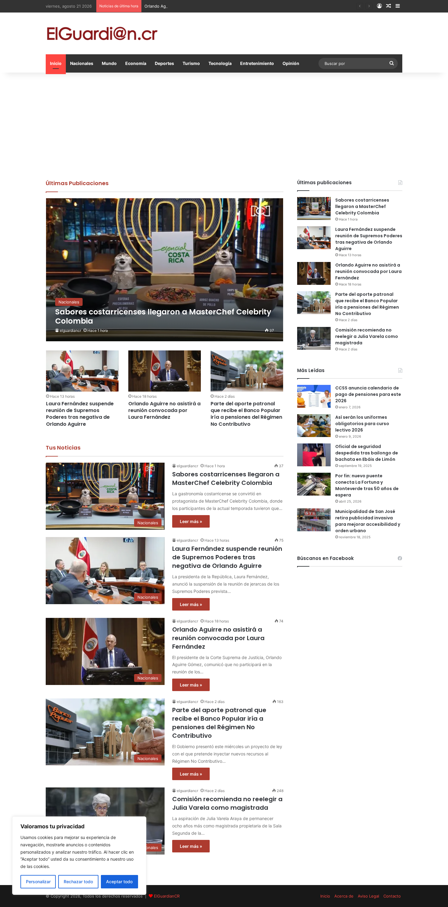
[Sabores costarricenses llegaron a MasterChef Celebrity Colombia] (164, 269)
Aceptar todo (119, 881)
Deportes (164, 63)
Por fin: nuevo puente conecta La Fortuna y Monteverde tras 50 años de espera (367, 485)
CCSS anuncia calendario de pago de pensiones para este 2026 (368, 394)
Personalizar (38, 881)
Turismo (191, 63)
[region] (79, 855)
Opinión (291, 63)
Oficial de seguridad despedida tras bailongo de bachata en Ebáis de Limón (366, 452)
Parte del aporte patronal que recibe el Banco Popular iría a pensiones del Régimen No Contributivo (246, 414)
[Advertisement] (224, 124)
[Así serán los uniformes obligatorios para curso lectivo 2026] (314, 425)
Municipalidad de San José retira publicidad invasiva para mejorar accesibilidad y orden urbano (367, 521)
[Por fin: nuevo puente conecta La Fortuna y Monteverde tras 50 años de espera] (314, 484)
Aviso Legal (368, 896)
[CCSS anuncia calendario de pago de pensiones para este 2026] (314, 396)
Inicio (56, 63)
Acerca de (344, 896)
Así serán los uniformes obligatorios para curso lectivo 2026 (362, 423)
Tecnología (220, 63)
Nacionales (81, 63)
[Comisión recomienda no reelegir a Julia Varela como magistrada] (314, 338)
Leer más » (191, 521)
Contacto (392, 896)
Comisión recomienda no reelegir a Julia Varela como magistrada (227, 803)
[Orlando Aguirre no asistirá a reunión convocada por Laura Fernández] (164, 370)
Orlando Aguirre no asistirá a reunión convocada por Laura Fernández (210, 6)
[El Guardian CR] (102, 33)
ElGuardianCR (167, 896)
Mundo (109, 63)
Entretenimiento (257, 63)
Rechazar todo (78, 881)
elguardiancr (70, 330)
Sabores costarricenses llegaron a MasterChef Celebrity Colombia (225, 478)
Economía (135, 63)
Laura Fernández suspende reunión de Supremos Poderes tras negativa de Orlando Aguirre (80, 414)
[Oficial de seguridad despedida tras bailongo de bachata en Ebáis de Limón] (314, 454)
